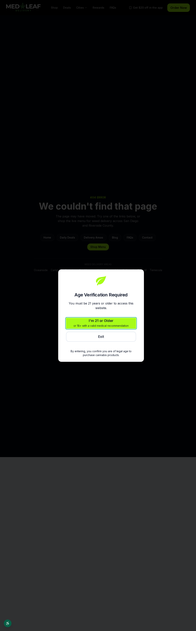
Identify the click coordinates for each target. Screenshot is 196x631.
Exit (101, 337)
